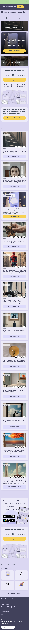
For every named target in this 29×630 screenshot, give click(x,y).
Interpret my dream (14, 50)
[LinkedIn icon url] (2, 607)
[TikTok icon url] (14, 607)
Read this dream (14, 186)
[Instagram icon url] (11, 607)
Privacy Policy (5, 611)
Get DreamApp (15, 216)
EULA (2, 615)
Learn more (4, 623)
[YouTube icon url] (8, 607)
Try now (20, 6)
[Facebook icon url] (5, 607)
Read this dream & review (14, 156)
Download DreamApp (14, 118)
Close (26, 627)
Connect (16, 2)
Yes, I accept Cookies (8, 627)
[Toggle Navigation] (26, 7)
